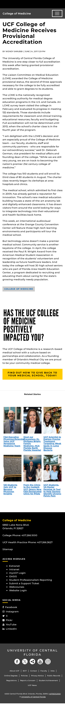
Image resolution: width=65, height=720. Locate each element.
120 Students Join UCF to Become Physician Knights (10, 489)
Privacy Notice (37, 676)
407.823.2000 (55, 694)
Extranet (14, 565)
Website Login (18, 590)
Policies (24, 676)
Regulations (11, 680)
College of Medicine (17, 13)
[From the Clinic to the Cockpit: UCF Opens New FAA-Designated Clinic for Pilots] (33, 468)
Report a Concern (27, 680)
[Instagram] (48, 661)
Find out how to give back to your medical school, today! (32, 374)
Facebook (11, 607)
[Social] (32, 661)
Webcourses (16, 586)
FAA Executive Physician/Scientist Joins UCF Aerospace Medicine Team (14, 441)
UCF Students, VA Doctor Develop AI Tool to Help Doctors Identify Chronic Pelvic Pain (52, 490)
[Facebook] (17, 661)
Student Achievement (48, 680)
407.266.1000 (29, 535)
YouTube (11, 624)
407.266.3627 (45, 542)
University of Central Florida (32, 652)
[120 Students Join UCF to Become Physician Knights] (13, 468)
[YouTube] (40, 661)
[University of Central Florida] (25, 4)
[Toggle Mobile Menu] (61, 4)
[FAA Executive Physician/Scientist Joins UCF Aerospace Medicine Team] (13, 420)
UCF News (32, 685)
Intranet (14, 569)
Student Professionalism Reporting (30, 579)
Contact (33, 671)
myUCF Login (17, 572)
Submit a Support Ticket (24, 583)
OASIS (13, 576)
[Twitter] (25, 661)
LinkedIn (11, 628)
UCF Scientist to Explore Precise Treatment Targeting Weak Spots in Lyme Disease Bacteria (52, 443)
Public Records (53, 676)
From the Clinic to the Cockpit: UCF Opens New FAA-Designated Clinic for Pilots (33, 489)
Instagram (12, 611)
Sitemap (7, 549)
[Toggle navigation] (57, 13)
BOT (25, 671)
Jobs (52, 671)
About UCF (14, 671)
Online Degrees (11, 676)
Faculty (43, 671)
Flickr (9, 620)
